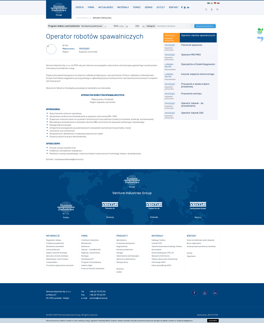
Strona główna (82, 18)
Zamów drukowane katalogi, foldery (167, 246)
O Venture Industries (90, 240)
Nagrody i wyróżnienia (90, 253)
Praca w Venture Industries (92, 268)
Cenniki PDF (157, 243)
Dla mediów (156, 250)
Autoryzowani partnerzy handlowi (201, 246)
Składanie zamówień (55, 246)
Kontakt (173, 7)
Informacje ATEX (158, 262)
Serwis (148, 7)
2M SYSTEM (212, 315)
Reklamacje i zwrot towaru (57, 259)
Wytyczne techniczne (161, 256)
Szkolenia (85, 246)
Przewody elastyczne (125, 243)
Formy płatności (53, 250)
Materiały (123, 7)
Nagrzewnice (122, 246)
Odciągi (119, 253)
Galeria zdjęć (86, 265)
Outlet (161, 7)
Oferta (80, 7)
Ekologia (85, 256)
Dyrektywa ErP (87, 259)
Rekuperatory (122, 262)
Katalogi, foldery (158, 240)
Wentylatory (121, 240)
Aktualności (105, 7)
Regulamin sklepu (53, 240)
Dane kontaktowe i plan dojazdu (200, 240)
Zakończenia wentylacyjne (127, 256)
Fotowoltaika (51, 262)
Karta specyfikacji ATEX (161, 265)
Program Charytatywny (91, 262)
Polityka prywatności (55, 243)
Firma (91, 7)
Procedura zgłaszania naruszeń (60, 265)
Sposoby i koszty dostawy (57, 256)
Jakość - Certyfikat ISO (91, 250)
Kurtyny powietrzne (124, 250)
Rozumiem (213, 321)
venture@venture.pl (98, 298)
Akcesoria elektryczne (125, 259)
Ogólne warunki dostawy (56, 253)
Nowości (120, 269)
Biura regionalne (194, 243)
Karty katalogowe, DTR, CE (163, 253)
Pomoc (137, 7)
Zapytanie (191, 256)
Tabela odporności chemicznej (164, 259)
